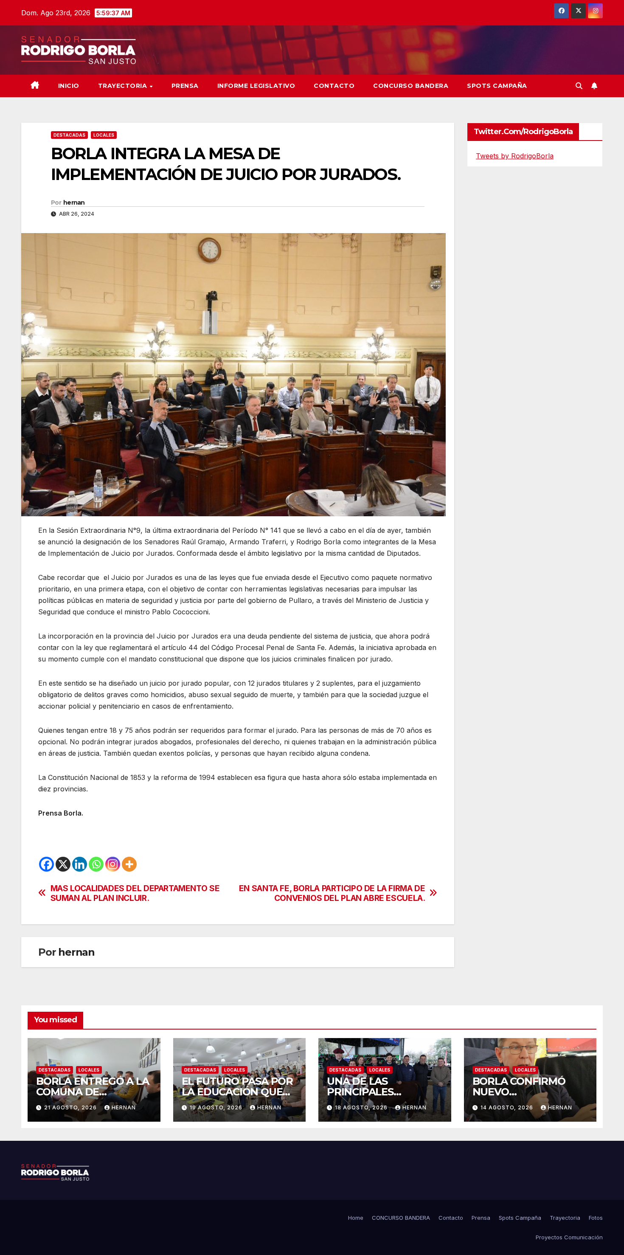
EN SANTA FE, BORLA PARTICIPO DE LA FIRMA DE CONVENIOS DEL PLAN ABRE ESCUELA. (332, 893)
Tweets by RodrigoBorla (515, 156)
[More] (129, 864)
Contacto (334, 86)
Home (355, 1217)
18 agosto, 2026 (362, 1107)
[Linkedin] (79, 864)
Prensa (185, 86)
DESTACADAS (69, 135)
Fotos (596, 1217)
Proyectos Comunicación (569, 1237)
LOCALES (103, 135)
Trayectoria (123, 86)
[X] (63, 864)
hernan (74, 202)
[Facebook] (46, 864)
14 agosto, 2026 (508, 1107)
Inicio (68, 86)
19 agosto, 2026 (217, 1107)
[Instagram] (112, 864)
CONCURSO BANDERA (410, 86)
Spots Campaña (520, 1217)
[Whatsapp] (96, 864)
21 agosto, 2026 (71, 1107)
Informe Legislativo (256, 86)
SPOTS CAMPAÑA (497, 86)
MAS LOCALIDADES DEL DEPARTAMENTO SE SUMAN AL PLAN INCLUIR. (135, 893)
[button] (579, 86)
